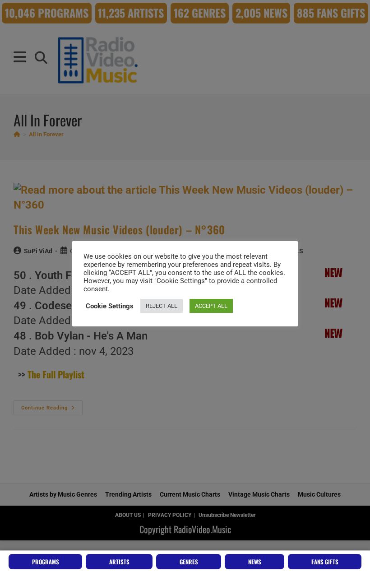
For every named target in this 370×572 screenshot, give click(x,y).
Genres (189, 561)
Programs (45, 561)
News (254, 561)
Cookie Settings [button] (110, 306)
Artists (119, 561)
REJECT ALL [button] (161, 305)
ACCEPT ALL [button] (211, 305)
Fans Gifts (324, 561)
